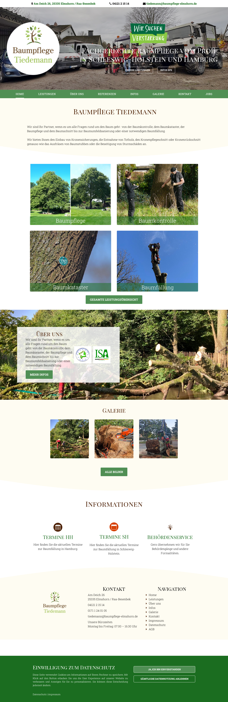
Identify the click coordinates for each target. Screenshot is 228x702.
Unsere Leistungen (137, 70)
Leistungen (47, 94)
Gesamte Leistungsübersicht (114, 299)
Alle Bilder (114, 472)
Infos (134, 94)
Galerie (158, 94)
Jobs (209, 94)
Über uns (77, 94)
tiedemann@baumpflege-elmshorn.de (171, 3)
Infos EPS (166, 70)
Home (20, 94)
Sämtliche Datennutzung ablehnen (164, 678)
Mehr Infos (39, 374)
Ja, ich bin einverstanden (164, 669)
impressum (54, 694)
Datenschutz (157, 625)
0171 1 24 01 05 (97, 610)
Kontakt (184, 94)
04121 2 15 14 (120, 3)
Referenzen (107, 94)
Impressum (156, 620)
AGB (151, 629)
